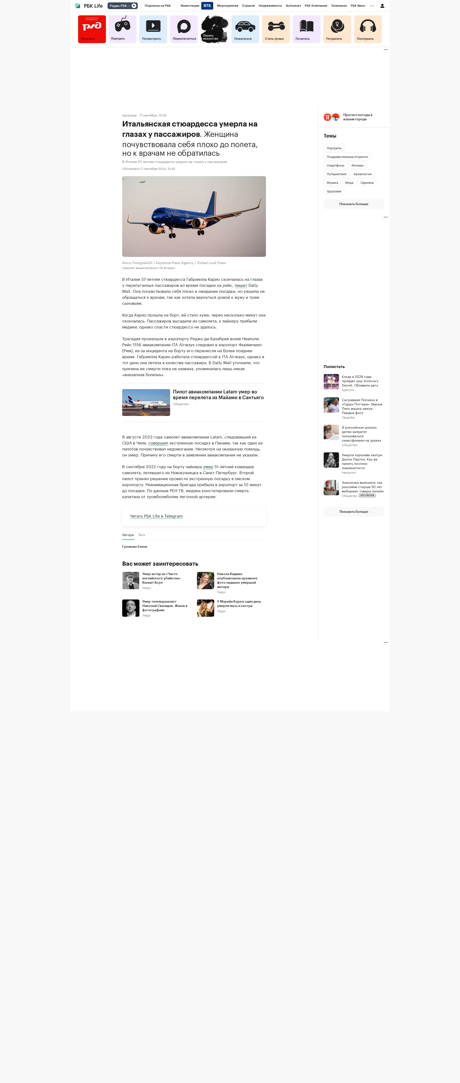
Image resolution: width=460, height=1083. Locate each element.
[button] (354, 117)
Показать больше (353, 204)
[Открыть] (129, 6)
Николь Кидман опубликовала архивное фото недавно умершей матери (237, 580)
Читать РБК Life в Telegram (156, 515)
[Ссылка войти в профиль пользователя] (382, 5)
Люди (146, 587)
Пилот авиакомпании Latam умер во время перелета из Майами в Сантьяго (218, 395)
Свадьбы (348, 417)
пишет (241, 285)
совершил (158, 442)
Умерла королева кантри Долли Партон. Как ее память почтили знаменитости (362, 461)
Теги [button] (141, 534)
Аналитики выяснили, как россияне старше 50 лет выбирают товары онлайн (363, 486)
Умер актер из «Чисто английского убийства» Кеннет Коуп (161, 578)
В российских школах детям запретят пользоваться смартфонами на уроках (361, 433)
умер (208, 466)
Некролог (349, 472)
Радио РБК (118, 6)
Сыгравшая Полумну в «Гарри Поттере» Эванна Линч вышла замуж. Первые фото (362, 406)
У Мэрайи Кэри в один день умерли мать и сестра (239, 604)
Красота (348, 389)
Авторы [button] (128, 534)
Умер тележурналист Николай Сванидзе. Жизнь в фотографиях (165, 606)
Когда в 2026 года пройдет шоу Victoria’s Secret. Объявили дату (360, 380)
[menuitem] (158, 6)
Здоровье (129, 115)
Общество (181, 404)
